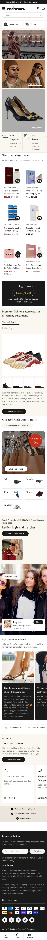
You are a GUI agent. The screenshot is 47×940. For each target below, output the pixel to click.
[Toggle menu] (3, 8)
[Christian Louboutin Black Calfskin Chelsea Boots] (7, 383)
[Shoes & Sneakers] (23, 355)
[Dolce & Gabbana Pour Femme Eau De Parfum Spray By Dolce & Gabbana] (12, 176)
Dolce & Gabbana (10, 187)
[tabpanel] (23, 396)
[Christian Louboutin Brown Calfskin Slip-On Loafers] (40, 383)
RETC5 (29, 302)
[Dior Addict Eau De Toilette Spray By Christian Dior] (34, 213)
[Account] (38, 8)
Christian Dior (31, 225)
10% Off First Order (14, 2)
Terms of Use (35, 858)
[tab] (10, 322)
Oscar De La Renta (33, 262)
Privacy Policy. (8, 861)
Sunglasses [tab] (25, 160)
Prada (6, 262)
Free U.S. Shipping (32, 2)
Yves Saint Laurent (12, 225)
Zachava (13, 929)
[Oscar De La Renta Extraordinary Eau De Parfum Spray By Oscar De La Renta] (34, 250)
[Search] (41, 15)
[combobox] (23, 15)
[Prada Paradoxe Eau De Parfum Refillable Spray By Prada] (12, 250)
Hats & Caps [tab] (38, 160)
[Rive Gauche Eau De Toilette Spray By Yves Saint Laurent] (12, 213)
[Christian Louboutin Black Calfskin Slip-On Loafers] (18, 383)
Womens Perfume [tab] (9, 160)
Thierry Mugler (32, 187)
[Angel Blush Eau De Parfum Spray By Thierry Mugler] (34, 176)
